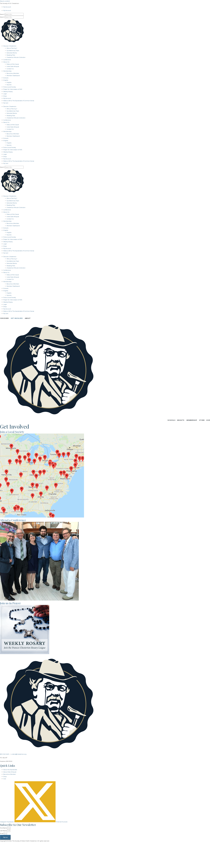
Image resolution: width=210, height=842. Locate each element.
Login (5, 94)
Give (208, 420)
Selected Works (12, 53)
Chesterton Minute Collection (16, 57)
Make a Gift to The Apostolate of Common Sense (18, 100)
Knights (9, 82)
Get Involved (17, 318)
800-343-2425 (4, 754)
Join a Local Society (12, 432)
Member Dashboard (13, 75)
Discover (4, 318)
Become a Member (13, 73)
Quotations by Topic (13, 50)
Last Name (3, 830)
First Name (3, 828)
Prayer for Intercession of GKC (12, 89)
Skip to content (5, 1)
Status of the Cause (13, 64)
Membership (7, 71)
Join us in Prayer (10, 603)
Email (2, 833)
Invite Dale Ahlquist (13, 66)
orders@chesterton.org (18, 754)
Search (2, 14)
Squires (9, 84)
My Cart (5, 103)
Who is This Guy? (12, 48)
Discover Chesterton (9, 46)
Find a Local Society (9, 87)
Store (202, 420)
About (28, 318)
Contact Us (10, 69)
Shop (5, 96)
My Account (7, 7)
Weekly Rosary (8, 91)
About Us (6, 62)
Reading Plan (11, 55)
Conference (7, 59)
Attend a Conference (13, 520)
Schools (5, 78)
